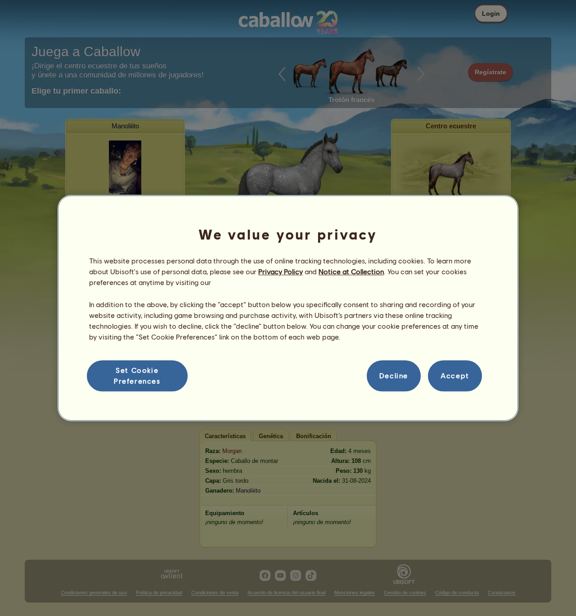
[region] (288, 308)
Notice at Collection (351, 271)
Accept (455, 375)
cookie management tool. (254, 282)
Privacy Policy (280, 271)
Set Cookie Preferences (137, 375)
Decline (393, 375)
